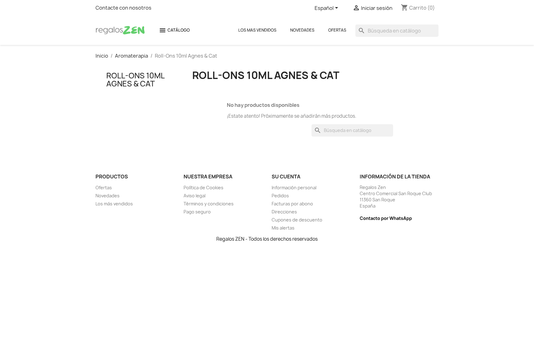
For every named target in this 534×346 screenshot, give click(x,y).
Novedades (302, 30)
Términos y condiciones (209, 204)
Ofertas (337, 30)
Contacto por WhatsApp (386, 218)
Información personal (294, 188)
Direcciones (284, 212)
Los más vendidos (114, 204)
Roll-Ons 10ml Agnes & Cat (135, 79)
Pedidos (280, 196)
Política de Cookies (203, 188)
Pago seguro (197, 212)
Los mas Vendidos (257, 30)
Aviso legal (195, 196)
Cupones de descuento (297, 220)
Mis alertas (283, 228)
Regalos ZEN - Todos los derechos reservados (267, 239)
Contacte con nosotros (123, 7)
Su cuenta (286, 176)
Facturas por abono (292, 204)
